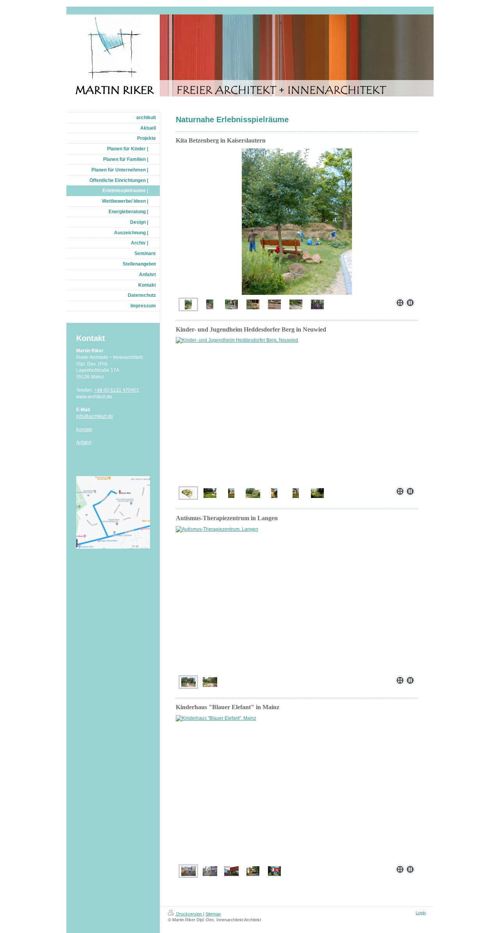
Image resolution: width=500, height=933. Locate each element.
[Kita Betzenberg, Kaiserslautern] (297, 221)
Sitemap (213, 914)
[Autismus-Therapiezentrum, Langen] (297, 599)
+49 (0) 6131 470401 (116, 390)
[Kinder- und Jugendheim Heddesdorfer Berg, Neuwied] (297, 410)
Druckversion (189, 914)
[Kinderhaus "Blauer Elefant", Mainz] (297, 788)
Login (421, 912)
